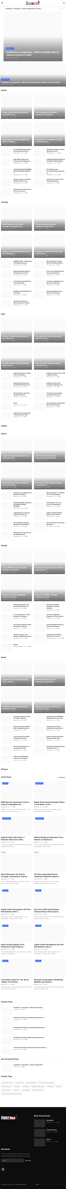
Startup (15, 644)
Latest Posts (61, 777)
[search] (64, 3)
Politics (48, 1132)
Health (55, 1184)
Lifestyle (3, 852)
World (15, 403)
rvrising (8, 58)
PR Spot (42, 1184)
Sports (48, 1139)
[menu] (2, 3)
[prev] (61, 9)
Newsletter (49, 1120)
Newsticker (49, 1122)
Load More (32, 997)
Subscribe (28, 1160)
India (63, 1184)
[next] (63, 9)
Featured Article (51, 1130)
